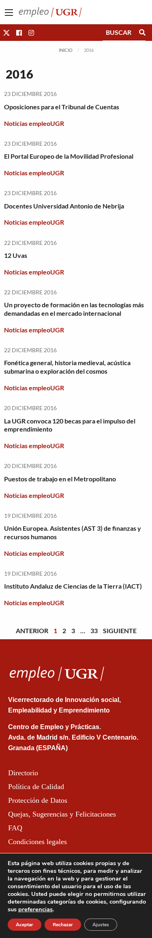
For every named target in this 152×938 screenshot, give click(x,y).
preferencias (35, 909)
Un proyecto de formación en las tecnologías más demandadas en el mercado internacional (74, 309)
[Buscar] (142, 32)
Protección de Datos (37, 800)
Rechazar (63, 924)
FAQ (15, 828)
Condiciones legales (37, 842)
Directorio (23, 773)
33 (94, 630)
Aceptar (24, 924)
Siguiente (120, 630)
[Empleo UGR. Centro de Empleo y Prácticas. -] (50, 11)
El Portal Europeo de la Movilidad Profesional (68, 156)
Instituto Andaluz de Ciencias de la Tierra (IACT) (73, 586)
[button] (6, 32)
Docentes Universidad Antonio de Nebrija (64, 206)
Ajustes (100, 924)
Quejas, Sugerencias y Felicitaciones (62, 814)
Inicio (66, 50)
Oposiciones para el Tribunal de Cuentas (61, 107)
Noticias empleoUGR (34, 123)
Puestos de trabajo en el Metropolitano (60, 479)
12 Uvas (15, 255)
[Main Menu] (9, 12)
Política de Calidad (36, 787)
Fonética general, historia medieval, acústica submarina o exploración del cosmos (67, 367)
